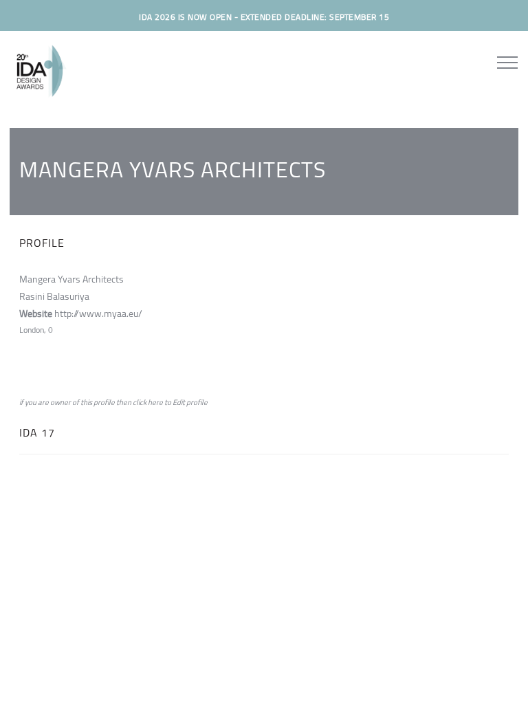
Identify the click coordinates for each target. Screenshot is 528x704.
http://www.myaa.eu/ (98, 313)
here (155, 402)
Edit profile (190, 402)
